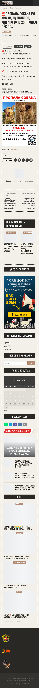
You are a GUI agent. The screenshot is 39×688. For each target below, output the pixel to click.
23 (32, 400)
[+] (5, 343)
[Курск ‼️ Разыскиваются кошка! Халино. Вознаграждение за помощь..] (19, 602)
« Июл (5, 410)
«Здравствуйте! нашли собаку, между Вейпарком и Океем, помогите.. (28, 203)
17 (6, 400)
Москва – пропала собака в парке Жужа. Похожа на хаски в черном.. (23, 464)
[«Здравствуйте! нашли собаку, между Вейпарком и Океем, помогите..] (28, 237)
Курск (19, 592)
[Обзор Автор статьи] (19, 173)
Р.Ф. (8, 349)
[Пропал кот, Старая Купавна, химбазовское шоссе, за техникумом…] (19, 572)
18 (10, 400)
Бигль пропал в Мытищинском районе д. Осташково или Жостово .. (24, 476)
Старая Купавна (19, 562)
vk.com (14, 150)
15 (28, 397)
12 (15, 397)
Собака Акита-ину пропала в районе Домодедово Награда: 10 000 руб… (19, 450)
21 (23, 400)
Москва (7, 346)
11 (10, 397)
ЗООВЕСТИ (25, 684)
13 (19, 397)
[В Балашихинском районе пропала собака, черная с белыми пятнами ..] (8, 488)
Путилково (6, 31)
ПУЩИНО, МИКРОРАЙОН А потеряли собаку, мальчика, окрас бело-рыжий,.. (10, 203)
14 (23, 397)
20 (19, 400)
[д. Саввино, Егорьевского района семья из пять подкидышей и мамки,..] (19, 543)
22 (28, 400)
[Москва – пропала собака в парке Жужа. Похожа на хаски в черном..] (8, 463)
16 (32, 397)
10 (6, 397)
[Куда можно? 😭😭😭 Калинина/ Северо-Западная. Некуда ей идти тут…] (19, 514)
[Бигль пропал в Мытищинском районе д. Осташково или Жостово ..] (8, 475)
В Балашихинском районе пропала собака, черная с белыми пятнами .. (25, 487)
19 (15, 400)
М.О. (8, 343)
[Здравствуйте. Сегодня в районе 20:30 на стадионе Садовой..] (11, 237)
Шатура (19, 533)
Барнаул (19, 504)
